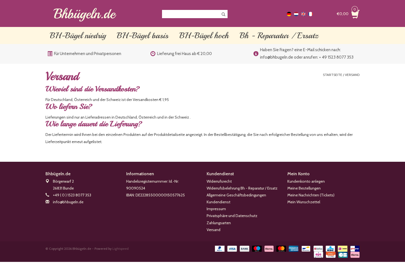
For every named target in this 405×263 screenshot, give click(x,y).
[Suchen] (221, 14)
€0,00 (346, 13)
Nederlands (296, 14)
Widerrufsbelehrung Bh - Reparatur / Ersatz (242, 188)
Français (310, 14)
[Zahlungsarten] (219, 248)
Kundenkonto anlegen (306, 181)
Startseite (332, 75)
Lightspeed (120, 248)
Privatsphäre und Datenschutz (232, 215)
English (303, 14)
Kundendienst (218, 201)
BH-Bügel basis (142, 35)
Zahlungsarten (219, 222)
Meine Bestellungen (304, 188)
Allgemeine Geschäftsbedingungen (236, 195)
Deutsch (289, 14)
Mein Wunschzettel (303, 201)
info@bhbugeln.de (68, 201)
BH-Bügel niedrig (78, 35)
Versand (352, 75)
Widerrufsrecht (219, 181)
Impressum (216, 208)
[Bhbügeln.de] (84, 14)
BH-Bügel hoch (204, 35)
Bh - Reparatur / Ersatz (279, 35)
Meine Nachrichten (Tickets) (310, 195)
